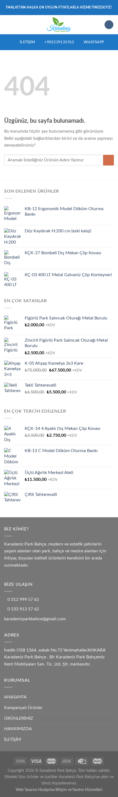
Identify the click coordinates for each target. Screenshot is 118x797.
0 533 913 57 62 (23, 609)
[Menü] (7, 24)
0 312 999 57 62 (23, 599)
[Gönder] (108, 160)
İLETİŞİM (12, 739)
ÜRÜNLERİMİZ (18, 718)
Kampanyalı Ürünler (23, 707)
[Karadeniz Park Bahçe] (59, 24)
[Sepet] (109, 24)
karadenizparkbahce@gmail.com (35, 619)
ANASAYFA (15, 697)
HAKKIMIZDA (18, 729)
